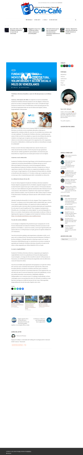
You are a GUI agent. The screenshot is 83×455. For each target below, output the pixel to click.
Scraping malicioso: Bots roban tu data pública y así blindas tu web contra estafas (73, 31)
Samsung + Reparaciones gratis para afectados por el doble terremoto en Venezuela (54, 31)
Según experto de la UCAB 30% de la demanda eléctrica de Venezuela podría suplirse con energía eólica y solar (20, 322)
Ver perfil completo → (66, 120)
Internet (63, 80)
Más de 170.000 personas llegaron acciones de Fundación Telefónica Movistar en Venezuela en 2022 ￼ (30, 306)
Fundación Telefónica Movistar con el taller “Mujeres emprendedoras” (44, 305)
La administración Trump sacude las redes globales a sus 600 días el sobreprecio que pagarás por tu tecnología (68, 173)
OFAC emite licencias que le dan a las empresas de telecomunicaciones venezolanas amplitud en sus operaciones (36, 32)
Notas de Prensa (25, 87)
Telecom (63, 76)
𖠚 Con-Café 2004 (53, 20)
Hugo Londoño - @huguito (66, 109)
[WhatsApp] (62, 66)
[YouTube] (72, 66)
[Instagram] (64, 66)
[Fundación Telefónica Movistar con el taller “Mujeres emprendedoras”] (45, 299)
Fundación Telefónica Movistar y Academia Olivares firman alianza (17, 305)
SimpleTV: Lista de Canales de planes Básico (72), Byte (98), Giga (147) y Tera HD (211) (71, 214)
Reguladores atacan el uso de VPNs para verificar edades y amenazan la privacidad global (17, 31)
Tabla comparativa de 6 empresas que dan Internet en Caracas (70, 208)
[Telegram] (69, 66)
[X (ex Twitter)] (67, 66)
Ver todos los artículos (18, 345)
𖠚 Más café (37, 20)
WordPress (29, 451)
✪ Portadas (29, 20)
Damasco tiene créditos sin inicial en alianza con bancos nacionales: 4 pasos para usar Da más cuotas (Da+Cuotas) (69, 189)
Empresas (63, 85)
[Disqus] (31, 367)
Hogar (62, 83)
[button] (8, 26)
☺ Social (44, 20)
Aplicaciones (64, 78)
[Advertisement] (41, 51)
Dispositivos (63, 74)
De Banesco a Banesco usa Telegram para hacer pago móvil (39, 320)
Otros (13, 70)
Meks (20, 451)
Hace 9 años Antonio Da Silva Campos (70, 155)
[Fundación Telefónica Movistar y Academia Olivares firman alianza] (17, 299)
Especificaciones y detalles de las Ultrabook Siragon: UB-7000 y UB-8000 (71, 221)
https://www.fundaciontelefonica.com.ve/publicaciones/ (26, 216)
